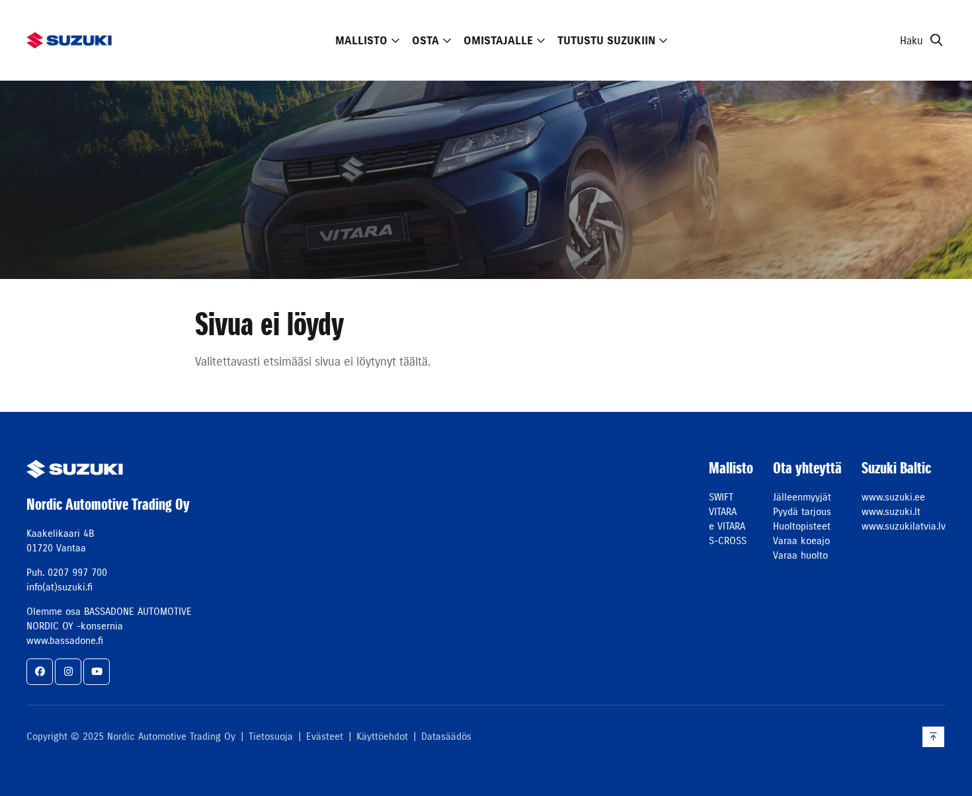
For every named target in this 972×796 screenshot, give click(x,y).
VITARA (723, 511)
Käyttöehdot (382, 736)
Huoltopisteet (801, 526)
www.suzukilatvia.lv (904, 526)
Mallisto (361, 40)
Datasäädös (446, 736)
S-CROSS (728, 540)
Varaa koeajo (801, 540)
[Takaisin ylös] (933, 736)
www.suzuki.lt (891, 511)
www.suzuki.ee (893, 497)
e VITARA (727, 526)
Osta (425, 40)
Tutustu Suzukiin (606, 40)
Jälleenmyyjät (802, 497)
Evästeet (324, 736)
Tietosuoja (271, 736)
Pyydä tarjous (802, 511)
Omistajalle (498, 40)
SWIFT (721, 497)
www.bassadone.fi (64, 640)
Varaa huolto (800, 555)
